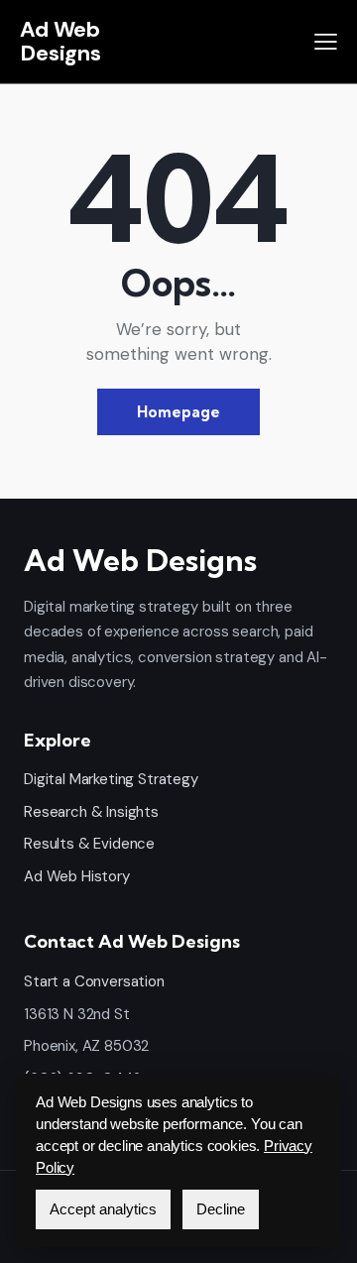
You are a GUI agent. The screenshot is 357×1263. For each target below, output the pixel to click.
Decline (220, 1209)
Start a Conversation (94, 981)
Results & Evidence (89, 844)
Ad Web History (77, 876)
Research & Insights (91, 812)
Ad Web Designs (60, 41)
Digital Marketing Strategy (111, 779)
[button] (325, 42)
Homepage (178, 411)
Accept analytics (103, 1209)
